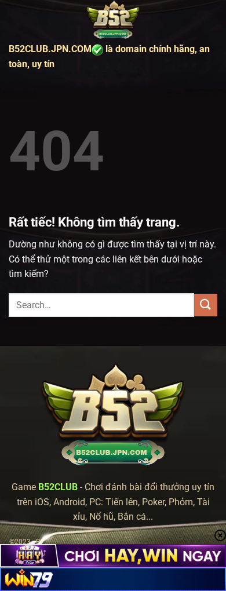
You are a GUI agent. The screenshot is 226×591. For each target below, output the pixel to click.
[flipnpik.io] (113, 20)
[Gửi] (205, 305)
